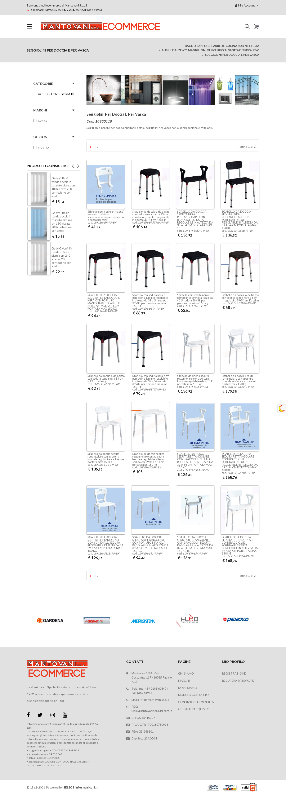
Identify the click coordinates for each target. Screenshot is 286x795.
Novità (43, 147)
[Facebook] (28, 715)
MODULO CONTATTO (193, 695)
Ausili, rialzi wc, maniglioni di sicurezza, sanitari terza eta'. (210, 50)
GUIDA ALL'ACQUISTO (193, 709)
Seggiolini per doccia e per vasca (232, 54)
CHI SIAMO (186, 673)
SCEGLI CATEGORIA (56, 94)
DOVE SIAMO (187, 687)
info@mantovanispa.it (154, 699)
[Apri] (29, 26)
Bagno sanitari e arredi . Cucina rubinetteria (222, 46)
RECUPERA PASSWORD (238, 680)
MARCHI (184, 680)
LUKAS (42, 120)
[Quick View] (121, 189)
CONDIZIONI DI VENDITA (196, 702)
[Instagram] (52, 715)
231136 (136, 692)
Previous (73, 165)
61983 (148, 692)
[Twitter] (40, 715)
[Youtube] (65, 715)
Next (78, 165)
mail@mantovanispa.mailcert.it (151, 710)
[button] (247, 26)
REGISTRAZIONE (234, 673)
